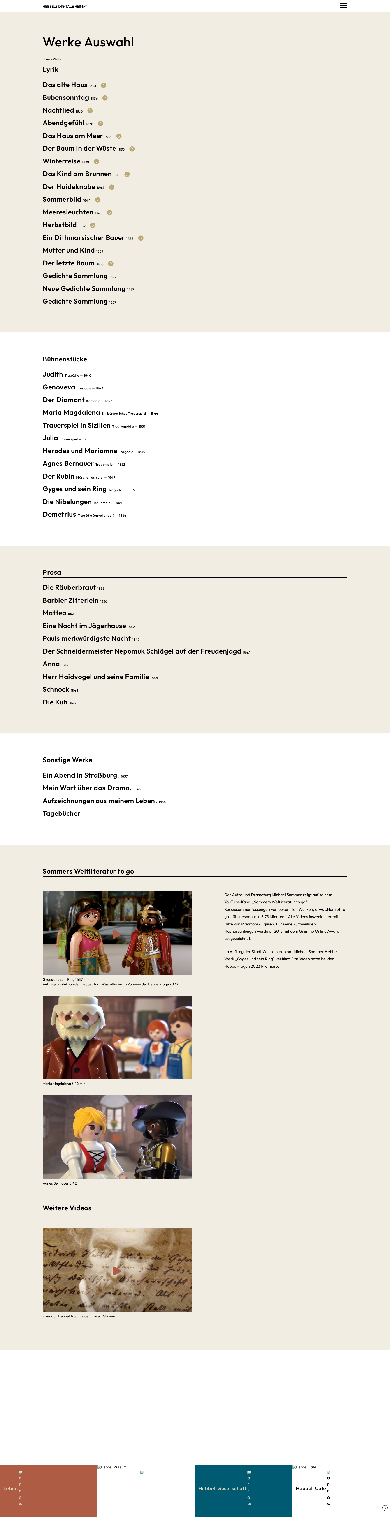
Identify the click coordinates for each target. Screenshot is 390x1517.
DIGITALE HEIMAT (65, 6)
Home (46, 59)
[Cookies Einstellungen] (385, 1507)
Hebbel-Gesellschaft (222, 1488)
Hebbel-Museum (120, 1488)
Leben (11, 1488)
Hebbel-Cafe (311, 1488)
